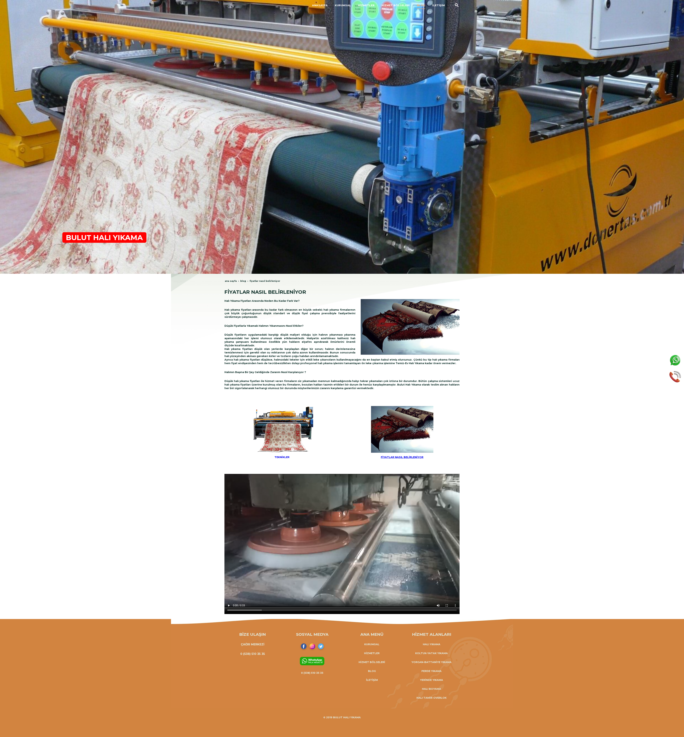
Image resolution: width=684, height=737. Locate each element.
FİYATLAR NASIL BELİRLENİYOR (402, 457)
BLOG (372, 671)
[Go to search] (457, 5)
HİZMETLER (372, 653)
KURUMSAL (371, 644)
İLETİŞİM (372, 680)
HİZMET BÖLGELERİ (372, 662)
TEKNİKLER (281, 457)
